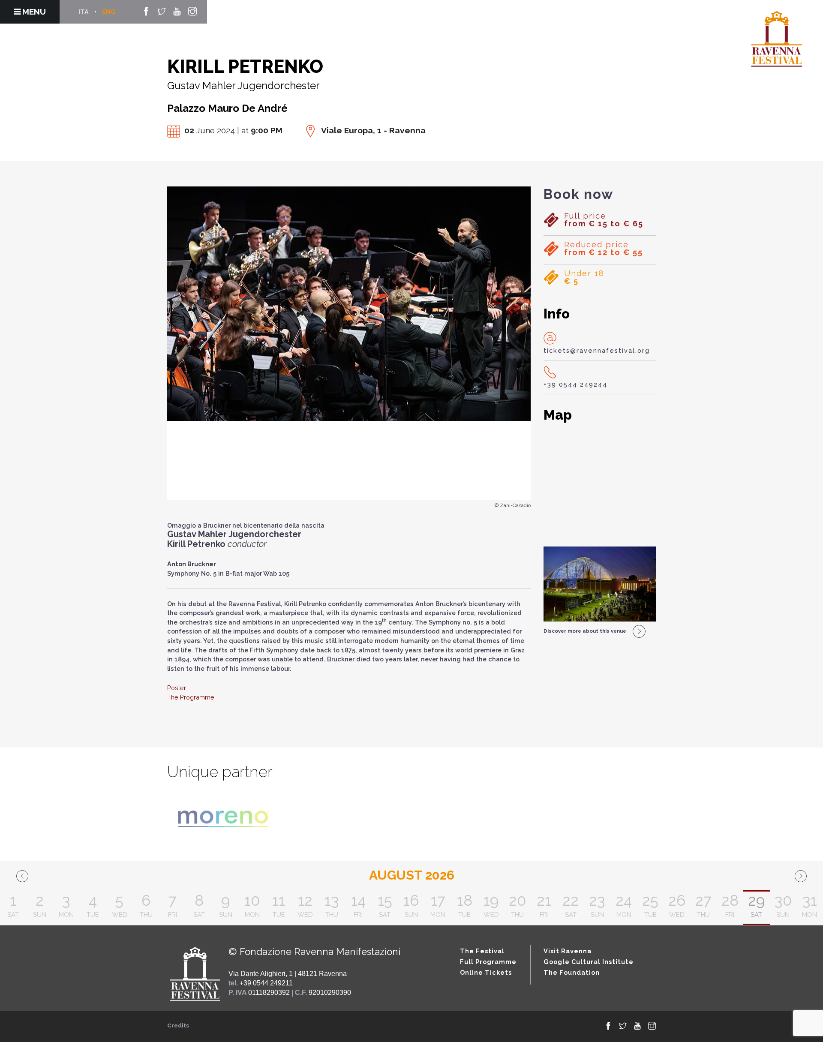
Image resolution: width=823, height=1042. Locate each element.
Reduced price (603, 248)
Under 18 (584, 277)
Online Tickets (486, 972)
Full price (603, 220)
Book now (578, 194)
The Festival (482, 951)
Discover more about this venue (585, 631)
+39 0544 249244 (575, 384)
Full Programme (488, 961)
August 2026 (411, 875)
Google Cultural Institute (589, 961)
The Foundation (572, 972)
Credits (178, 1025)
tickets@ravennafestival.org (597, 350)
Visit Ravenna (568, 951)
